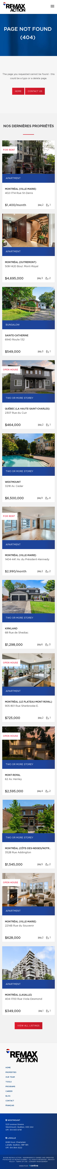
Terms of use (21, 1161)
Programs (10, 1086)
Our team (10, 1077)
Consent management (38, 1161)
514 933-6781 (16, 1130)
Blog (8, 1096)
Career (9, 1091)
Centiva (33, 1165)
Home (18, 91)
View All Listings (28, 1026)
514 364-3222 (16, 1148)
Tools (9, 1082)
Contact (10, 1101)
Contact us (35, 91)
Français (10, 1105)
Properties (11, 1072)
